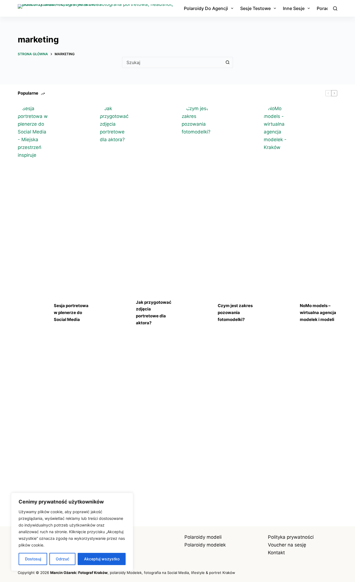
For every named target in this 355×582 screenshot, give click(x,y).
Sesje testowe (255, 8)
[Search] (335, 8)
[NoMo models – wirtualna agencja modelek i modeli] (279, 313)
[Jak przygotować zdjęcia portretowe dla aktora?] (115, 313)
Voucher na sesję (287, 545)
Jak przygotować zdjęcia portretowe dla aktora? (153, 312)
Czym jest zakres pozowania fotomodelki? (235, 312)
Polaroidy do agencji (206, 8)
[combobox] (172, 62)
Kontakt (276, 552)
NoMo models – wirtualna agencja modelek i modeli (318, 312)
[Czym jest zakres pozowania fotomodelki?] (197, 313)
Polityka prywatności (291, 537)
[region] (72, 532)
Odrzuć (62, 558)
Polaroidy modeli (203, 537)
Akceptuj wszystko (102, 558)
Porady (324, 8)
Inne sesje (294, 8)
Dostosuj (33, 558)
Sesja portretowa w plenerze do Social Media (71, 312)
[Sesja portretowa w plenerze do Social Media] (33, 313)
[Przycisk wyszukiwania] (227, 62)
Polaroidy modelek (205, 545)
